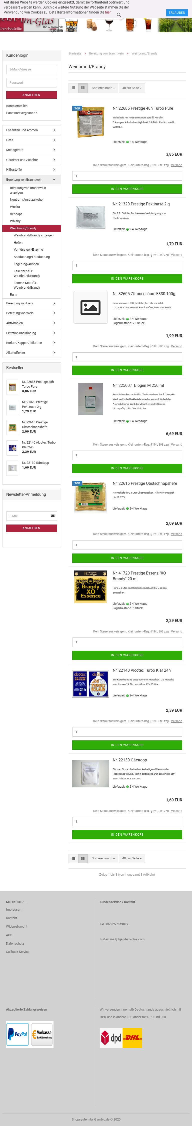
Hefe (9, 140)
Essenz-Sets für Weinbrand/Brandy (27, 285)
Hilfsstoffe (14, 169)
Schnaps (16, 214)
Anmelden (31, 95)
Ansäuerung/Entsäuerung (32, 257)
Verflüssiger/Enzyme (28, 249)
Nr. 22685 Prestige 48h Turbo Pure (143, 108)
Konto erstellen (17, 106)
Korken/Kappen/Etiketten (24, 343)
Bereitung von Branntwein (24, 179)
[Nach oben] (178, 1118)
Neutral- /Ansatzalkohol (26, 199)
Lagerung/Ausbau (26, 264)
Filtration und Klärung (21, 333)
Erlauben (177, 12)
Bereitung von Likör (19, 303)
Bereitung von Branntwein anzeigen (28, 190)
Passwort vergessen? (21, 113)
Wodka (15, 207)
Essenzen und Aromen (22, 130)
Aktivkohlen (14, 323)
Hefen (18, 242)
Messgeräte (14, 150)
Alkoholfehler (15, 353)
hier (107, 12)
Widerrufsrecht (16, 926)
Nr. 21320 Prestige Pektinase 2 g (141, 204)
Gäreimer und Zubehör (22, 160)
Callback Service (18, 952)
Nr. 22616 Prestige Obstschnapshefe (145, 483)
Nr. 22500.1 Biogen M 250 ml (138, 385)
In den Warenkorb (127, 189)
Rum (13, 294)
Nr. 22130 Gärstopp (130, 760)
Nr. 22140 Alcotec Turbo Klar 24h (142, 670)
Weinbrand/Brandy (23, 228)
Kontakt (11, 918)
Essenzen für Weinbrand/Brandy (27, 273)
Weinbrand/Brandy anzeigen (34, 235)
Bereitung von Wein (20, 313)
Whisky (15, 221)
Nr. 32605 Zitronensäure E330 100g (144, 293)
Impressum (14, 909)
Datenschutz (15, 943)
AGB (9, 935)
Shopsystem (81, 1119)
